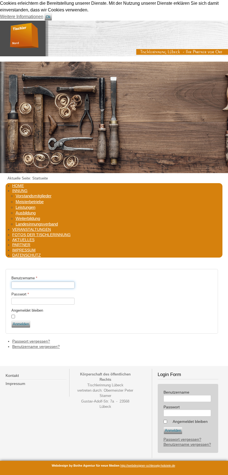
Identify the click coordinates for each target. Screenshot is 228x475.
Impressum (24, 250)
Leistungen (25, 207)
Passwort (20, 294)
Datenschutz (26, 255)
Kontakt (12, 375)
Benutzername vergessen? (36, 346)
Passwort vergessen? (31, 341)
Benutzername (24, 278)
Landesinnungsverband (37, 224)
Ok (48, 17)
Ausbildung (26, 212)
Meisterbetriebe (30, 201)
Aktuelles (23, 240)
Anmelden (21, 324)
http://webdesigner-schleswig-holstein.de (147, 465)
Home (18, 185)
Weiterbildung (28, 218)
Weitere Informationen (21, 16)
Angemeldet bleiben (27, 310)
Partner (21, 245)
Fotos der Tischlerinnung (41, 234)
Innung (20, 190)
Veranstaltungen (31, 229)
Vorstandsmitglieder (33, 195)
